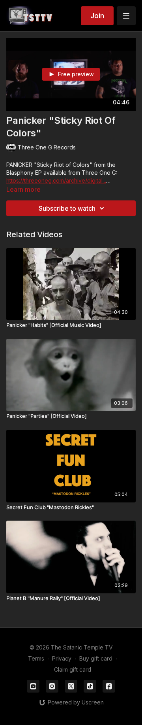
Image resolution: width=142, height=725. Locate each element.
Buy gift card (95, 658)
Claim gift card (72, 669)
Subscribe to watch (67, 208)
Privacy (61, 658)
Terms (36, 658)
